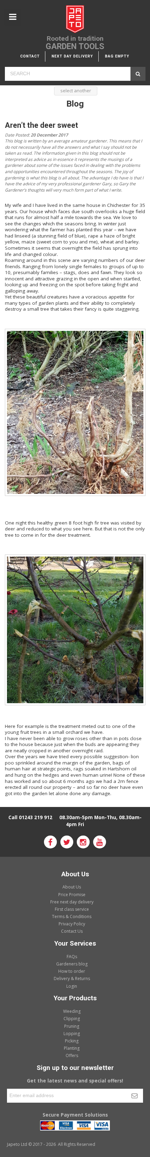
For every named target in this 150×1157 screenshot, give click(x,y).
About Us (71, 887)
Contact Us (72, 931)
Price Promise (71, 895)
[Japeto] (75, 20)
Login (71, 986)
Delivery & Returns (72, 978)
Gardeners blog (72, 964)
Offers (72, 1055)
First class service (72, 909)
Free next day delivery (71, 902)
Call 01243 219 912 (30, 817)
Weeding (72, 1011)
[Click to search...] (137, 74)
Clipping (71, 1019)
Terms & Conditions (71, 916)
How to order (71, 971)
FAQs (72, 957)
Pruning (71, 1026)
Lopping (71, 1033)
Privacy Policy (72, 924)
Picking (71, 1041)
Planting (72, 1048)
